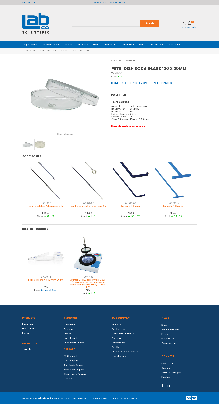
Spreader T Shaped (173, 205)
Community (118, 338)
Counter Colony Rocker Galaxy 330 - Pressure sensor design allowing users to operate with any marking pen (88, 283)
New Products (168, 338)
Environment (118, 342)
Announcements (170, 329)
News (142, 44)
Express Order (189, 27)
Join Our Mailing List (171, 372)
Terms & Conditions (100, 398)
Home (26, 51)
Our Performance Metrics (125, 351)
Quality (115, 347)
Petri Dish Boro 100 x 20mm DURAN (45, 279)
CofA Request (71, 360)
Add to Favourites (163, 83)
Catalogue (69, 324)
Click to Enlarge (65, 134)
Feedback (166, 376)
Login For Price (118, 82)
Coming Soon (168, 343)
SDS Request (70, 356)
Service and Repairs (74, 369)
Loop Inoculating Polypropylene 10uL (88, 205)
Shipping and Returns (75, 374)
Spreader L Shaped (130, 205)
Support (127, 44)
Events (164, 334)
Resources (111, 44)
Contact (173, 44)
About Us (156, 44)
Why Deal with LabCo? (123, 333)
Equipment (29, 44)
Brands (96, 44)
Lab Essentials (49, 44)
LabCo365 (69, 378)
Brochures (69, 329)
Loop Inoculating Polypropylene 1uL (46, 205)
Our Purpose (118, 329)
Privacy (115, 398)
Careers (165, 368)
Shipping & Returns (129, 398)
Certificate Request (74, 365)
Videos (67, 333)
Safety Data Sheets (74, 342)
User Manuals (71, 338)
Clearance (82, 44)
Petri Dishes (52, 51)
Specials (67, 44)
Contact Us (167, 363)
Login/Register (119, 356)
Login (184, 23)
